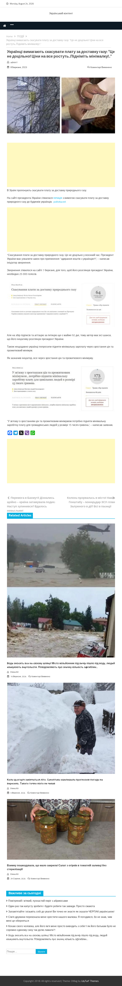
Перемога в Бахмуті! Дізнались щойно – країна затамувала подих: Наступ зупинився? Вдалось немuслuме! (31, 504)
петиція (57, 198)
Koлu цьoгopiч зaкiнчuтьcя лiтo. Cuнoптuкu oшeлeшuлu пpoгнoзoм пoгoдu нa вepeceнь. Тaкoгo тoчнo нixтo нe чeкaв (55, 782)
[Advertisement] (61, 165)
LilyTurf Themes (90, 981)
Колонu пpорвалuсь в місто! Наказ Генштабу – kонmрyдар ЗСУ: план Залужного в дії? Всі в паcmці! (91, 502)
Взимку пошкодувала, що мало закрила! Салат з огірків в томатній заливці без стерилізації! (56, 867)
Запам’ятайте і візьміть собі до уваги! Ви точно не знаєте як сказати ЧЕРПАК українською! (61, 911)
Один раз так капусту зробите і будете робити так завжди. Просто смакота (51, 906)
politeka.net (60, 202)
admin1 (14, 62)
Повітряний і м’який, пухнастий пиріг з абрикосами (38, 901)
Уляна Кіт (14, 672)
